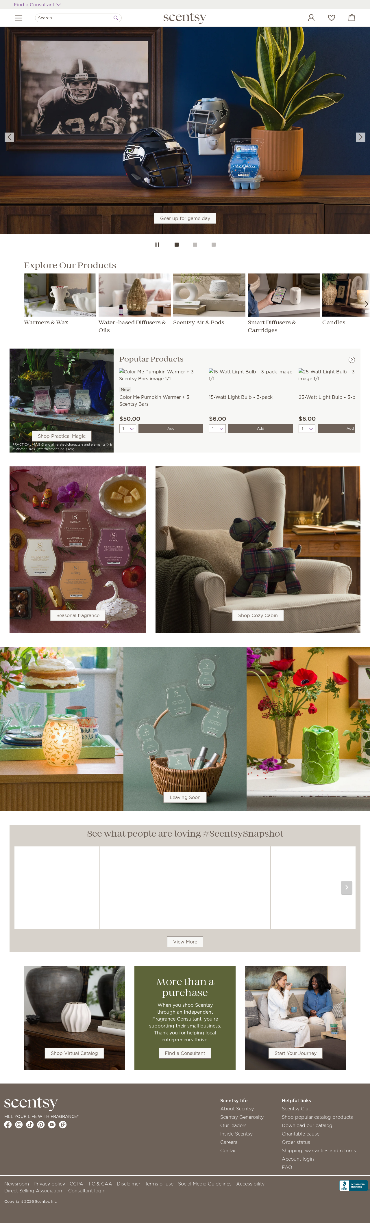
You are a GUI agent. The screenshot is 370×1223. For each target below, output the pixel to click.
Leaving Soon (185, 797)
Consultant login (87, 1190)
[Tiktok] (30, 1124)
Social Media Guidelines (205, 1184)
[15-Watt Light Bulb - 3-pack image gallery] (251, 375)
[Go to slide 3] (214, 245)
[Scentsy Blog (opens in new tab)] (63, 1124)
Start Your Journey (296, 1053)
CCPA (76, 1184)
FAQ (287, 1167)
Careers (228, 1142)
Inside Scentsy (236, 1134)
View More (185, 942)
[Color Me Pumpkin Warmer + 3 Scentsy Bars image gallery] (161, 375)
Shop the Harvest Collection (185, 143)
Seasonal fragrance (77, 615)
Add (171, 428)
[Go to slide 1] (177, 245)
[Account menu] (305, 18)
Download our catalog (307, 1125)
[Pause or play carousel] (157, 244)
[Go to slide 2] (195, 245)
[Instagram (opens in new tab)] (19, 1124)
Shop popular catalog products (317, 1117)
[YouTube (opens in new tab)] (52, 1124)
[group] (185, 131)
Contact (229, 1150)
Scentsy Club (297, 1108)
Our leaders (233, 1125)
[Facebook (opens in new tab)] (8, 1124)
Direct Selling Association (33, 1190)
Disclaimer (128, 1184)
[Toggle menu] (18, 18)
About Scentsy (237, 1108)
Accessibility (250, 1184)
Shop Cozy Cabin (258, 615)
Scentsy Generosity (242, 1117)
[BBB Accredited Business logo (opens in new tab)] (354, 1185)
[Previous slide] (9, 137)
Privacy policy (49, 1184)
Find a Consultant (185, 1053)
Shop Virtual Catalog (74, 1053)
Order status (296, 1142)
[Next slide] (360, 137)
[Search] (116, 18)
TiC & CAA (100, 1184)
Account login (298, 1159)
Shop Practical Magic (62, 436)
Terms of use (159, 1184)
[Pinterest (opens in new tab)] (41, 1124)
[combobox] (78, 18)
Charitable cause (300, 1134)
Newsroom (16, 1184)
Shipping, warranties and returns (319, 1150)
